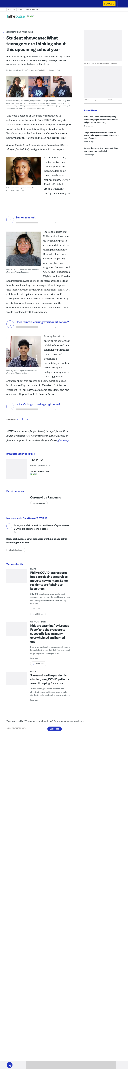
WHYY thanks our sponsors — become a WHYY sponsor (100, 63)
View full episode (15, 550)
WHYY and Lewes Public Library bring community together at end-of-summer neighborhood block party (101, 119)
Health (11, 9)
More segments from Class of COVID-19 (26, 518)
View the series (39, 503)
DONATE (110, 3)
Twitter (22, 419)
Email (27, 419)
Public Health (32, 9)
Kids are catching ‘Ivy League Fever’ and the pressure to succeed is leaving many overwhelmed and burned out (49, 633)
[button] (9, 1065)
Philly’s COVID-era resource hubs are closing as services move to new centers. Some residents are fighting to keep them (49, 581)
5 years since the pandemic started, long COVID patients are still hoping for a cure (49, 679)
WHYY (9, 4)
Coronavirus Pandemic (19, 32)
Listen (9, 526)
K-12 (20, 9)
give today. (63, 440)
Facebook (17, 419)
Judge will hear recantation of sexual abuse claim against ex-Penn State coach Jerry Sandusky (101, 135)
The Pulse (36, 460)
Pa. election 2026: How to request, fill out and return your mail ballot (101, 149)
